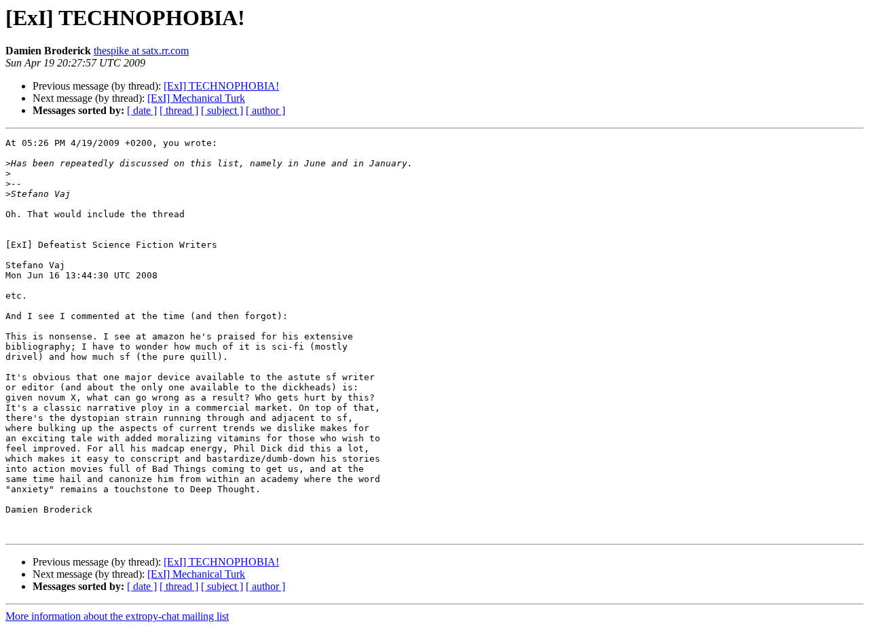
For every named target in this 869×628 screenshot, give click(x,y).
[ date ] (142, 110)
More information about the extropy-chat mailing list (117, 616)
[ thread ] (179, 110)
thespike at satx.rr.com (141, 50)
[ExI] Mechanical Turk (196, 98)
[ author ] (265, 110)
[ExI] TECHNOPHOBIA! (221, 86)
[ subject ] (222, 110)
